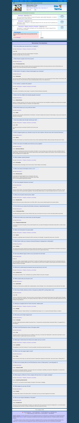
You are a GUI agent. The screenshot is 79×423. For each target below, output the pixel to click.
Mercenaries (19, 110)
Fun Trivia (16, 1)
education (21, 416)
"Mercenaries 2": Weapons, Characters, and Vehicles (26, 86)
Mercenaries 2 (19, 61)
